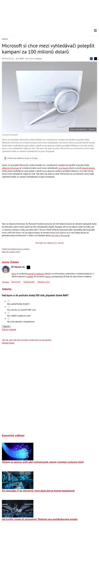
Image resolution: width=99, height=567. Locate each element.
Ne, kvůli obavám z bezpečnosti (21, 321)
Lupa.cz (5, 39)
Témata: (5, 282)
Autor (14, 273)
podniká (29, 276)
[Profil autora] (6, 269)
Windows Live (44, 282)
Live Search (63, 168)
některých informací (10, 168)
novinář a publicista (35, 273)
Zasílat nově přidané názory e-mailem (16, 249)
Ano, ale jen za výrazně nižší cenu (21, 309)
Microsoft (15, 282)
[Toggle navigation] (95, 30)
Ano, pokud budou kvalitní (18, 304)
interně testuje (88, 168)
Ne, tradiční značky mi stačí (19, 315)
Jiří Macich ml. (8, 58)
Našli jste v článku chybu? (11, 252)
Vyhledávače (28, 282)
